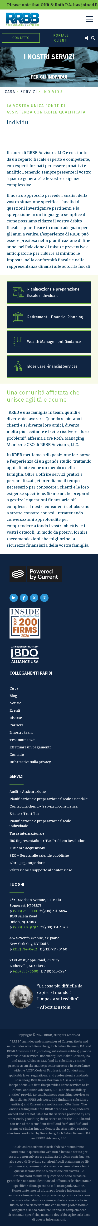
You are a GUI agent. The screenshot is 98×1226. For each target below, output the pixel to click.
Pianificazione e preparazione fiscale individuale (40, 823)
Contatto (21, 38)
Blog (13, 696)
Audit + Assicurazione (28, 791)
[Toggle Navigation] (89, 19)
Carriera (17, 725)
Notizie (15, 703)
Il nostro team (21, 732)
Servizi (28, 91)
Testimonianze (22, 740)
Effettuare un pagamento (31, 747)
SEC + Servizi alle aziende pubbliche (39, 855)
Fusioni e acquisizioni (27, 848)
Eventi (15, 710)
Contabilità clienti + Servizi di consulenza (44, 806)
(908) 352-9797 (25, 927)
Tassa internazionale (27, 833)
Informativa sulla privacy (30, 762)
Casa (10, 91)
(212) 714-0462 (25, 949)
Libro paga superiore (27, 863)
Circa (14, 688)
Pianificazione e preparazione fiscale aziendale (49, 799)
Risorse (16, 718)
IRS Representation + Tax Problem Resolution (47, 841)
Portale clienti (61, 37)
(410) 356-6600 (25, 971)
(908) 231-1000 (25, 911)
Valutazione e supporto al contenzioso (41, 870)
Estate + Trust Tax (24, 814)
